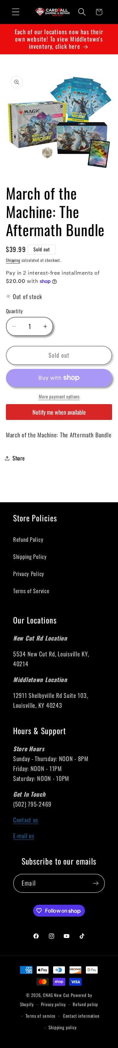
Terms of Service (31, 591)
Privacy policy (53, 1004)
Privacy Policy (28, 573)
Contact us (25, 819)
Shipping (13, 260)
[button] (16, 12)
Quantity (14, 311)
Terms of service (40, 1015)
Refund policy (85, 1004)
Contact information (81, 1015)
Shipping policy (63, 1027)
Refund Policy (28, 539)
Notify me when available (59, 412)
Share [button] (18, 458)
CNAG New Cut (56, 995)
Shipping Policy (30, 556)
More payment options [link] (59, 396)
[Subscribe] (95, 883)
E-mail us (23, 835)
